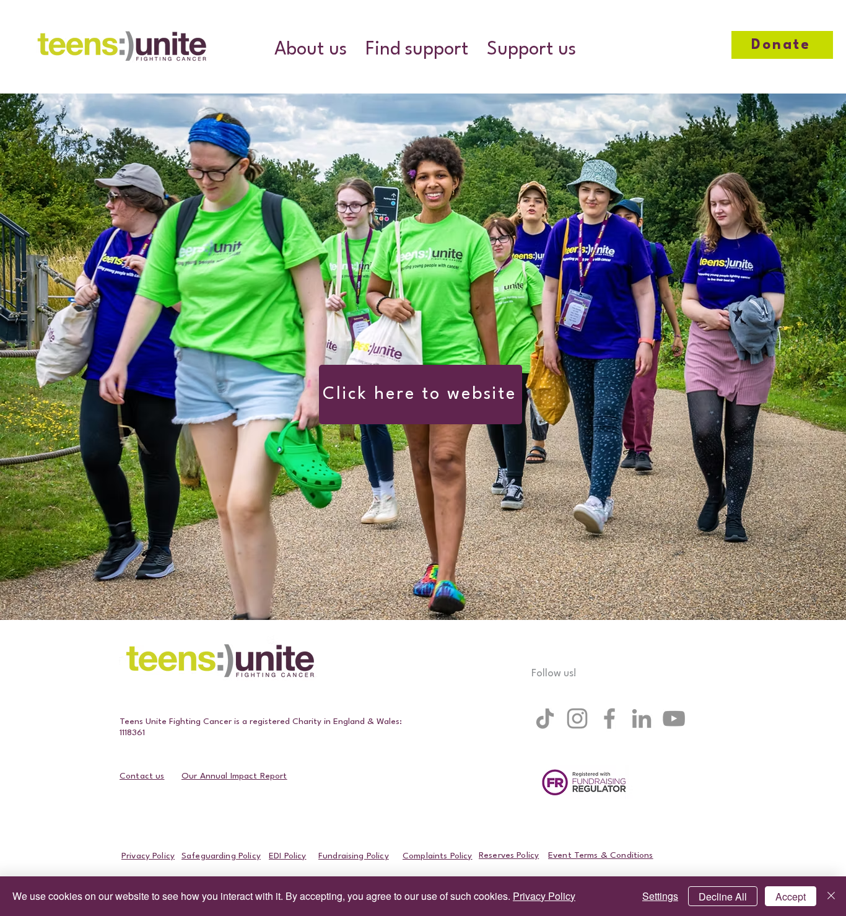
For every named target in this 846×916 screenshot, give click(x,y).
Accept (790, 896)
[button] (310, 50)
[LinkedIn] (641, 718)
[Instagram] (577, 718)
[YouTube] (673, 718)
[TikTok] (545, 718)
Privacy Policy (544, 896)
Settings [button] (660, 896)
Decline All (723, 896)
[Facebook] (609, 718)
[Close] (831, 896)
